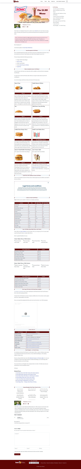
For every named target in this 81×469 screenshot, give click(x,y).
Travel (46, 1)
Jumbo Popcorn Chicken (24, 64)
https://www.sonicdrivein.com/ (32, 333)
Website (40, 448)
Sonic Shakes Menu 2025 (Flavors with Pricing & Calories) (27, 375)
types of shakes (23, 231)
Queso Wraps (19, 61)
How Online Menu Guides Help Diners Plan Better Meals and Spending (20, 396)
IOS (27, 340)
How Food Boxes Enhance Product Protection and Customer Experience (20, 390)
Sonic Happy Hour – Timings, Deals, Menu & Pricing (26, 381)
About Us (60, 462)
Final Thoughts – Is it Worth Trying (59, 25)
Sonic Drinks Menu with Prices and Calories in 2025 (26, 374)
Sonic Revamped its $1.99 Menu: (59, 8)
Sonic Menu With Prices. (27, 47)
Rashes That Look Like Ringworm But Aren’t (32, 389)
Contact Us (53, 1)
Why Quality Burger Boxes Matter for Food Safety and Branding (32, 396)
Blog (49, 1)
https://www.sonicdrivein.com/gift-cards (34, 342)
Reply (48, 417)
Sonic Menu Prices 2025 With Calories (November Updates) (27, 372)
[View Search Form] (67, 1)
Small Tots (19, 66)
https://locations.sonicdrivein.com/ (33, 338)
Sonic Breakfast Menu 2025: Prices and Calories (25, 377)
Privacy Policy (43, 462)
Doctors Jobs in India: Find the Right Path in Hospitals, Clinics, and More (44, 396)
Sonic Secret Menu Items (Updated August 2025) (25, 378)
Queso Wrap (17, 83)
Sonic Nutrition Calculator (60, 1)
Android (30, 340)
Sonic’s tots (17, 118)
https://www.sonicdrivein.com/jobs (33, 347)
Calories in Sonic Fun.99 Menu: (58, 16)
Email (28, 448)
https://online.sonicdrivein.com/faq (33, 345)
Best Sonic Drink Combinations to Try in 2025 (25, 380)
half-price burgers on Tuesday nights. (37, 358)
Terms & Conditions (50, 462)
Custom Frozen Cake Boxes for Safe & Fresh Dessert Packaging (44, 390)
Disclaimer (56, 462)
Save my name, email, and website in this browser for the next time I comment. (29, 451)
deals (36, 30)
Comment (17, 433)
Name (16, 448)
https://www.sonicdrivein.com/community (34, 344)
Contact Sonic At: (56, 23)
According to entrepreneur (19, 291)
